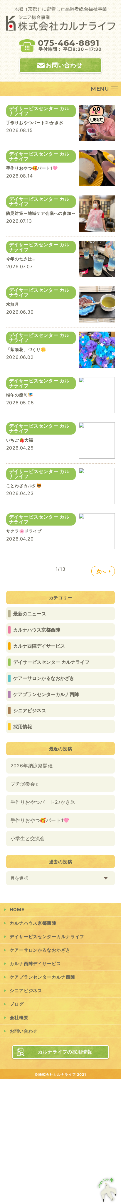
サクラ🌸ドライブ (24, 530)
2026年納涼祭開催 (32, 766)
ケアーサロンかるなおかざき (43, 678)
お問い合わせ (64, 65)
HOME (17, 909)
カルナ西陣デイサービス (39, 646)
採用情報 (22, 727)
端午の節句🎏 (19, 394)
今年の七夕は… (21, 258)
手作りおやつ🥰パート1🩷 (40, 820)
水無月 (12, 304)
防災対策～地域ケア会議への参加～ (41, 213)
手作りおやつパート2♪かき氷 (43, 802)
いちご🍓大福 (19, 440)
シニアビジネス (29, 710)
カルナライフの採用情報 (65, 1052)
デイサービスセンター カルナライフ (51, 662)
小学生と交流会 (28, 838)
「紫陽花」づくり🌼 (26, 349)
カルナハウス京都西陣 (36, 630)
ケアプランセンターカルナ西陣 (46, 694)
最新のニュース (29, 614)
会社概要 (19, 1017)
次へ (101, 571)
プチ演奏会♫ (25, 784)
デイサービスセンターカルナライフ (47, 936)
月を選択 (19, 878)
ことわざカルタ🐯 (24, 485)
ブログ (17, 1004)
